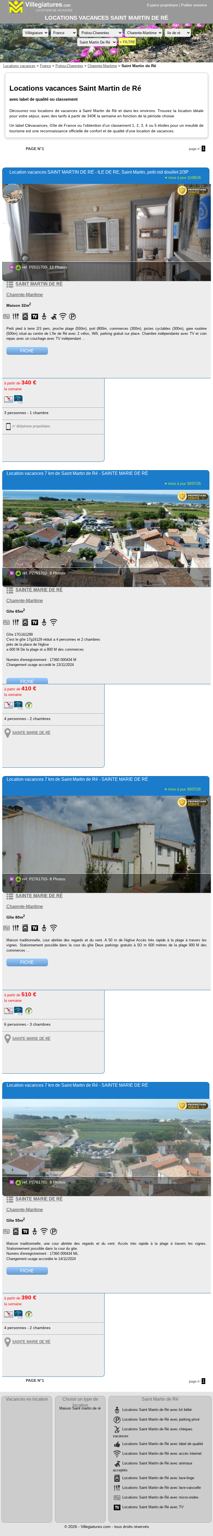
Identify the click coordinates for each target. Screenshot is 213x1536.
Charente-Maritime (102, 66)
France (45, 66)
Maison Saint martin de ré (80, 1408)
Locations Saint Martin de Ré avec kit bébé (157, 1410)
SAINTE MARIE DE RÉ (39, 589)
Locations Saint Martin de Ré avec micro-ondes (160, 1498)
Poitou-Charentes (69, 66)
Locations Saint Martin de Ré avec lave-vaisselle (161, 1488)
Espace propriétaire (162, 5)
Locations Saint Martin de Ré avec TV (153, 1507)
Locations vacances (19, 66)
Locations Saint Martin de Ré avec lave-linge (158, 1478)
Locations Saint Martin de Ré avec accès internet (162, 1453)
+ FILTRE (127, 42)
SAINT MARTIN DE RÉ (39, 284)
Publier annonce (194, 5)
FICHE (27, 350)
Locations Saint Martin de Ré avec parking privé (160, 1419)
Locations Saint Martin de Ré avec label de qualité (162, 1444)
